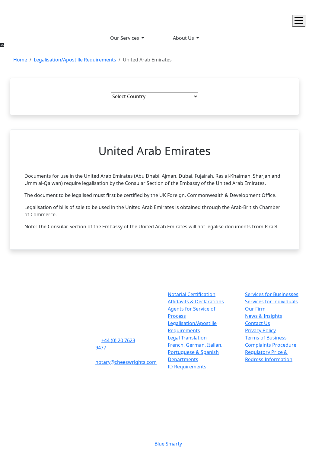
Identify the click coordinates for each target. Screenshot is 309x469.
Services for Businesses (271, 294)
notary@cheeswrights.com (126, 362)
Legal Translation (187, 337)
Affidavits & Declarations (196, 301)
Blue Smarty (168, 443)
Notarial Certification (191, 294)
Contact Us (257, 323)
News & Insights (263, 316)
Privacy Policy (260, 330)
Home (20, 59)
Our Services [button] (125, 38)
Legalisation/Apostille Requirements (75, 59)
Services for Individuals (271, 301)
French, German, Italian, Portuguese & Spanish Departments (195, 352)
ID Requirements (187, 366)
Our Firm (255, 308)
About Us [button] (184, 38)
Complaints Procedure (270, 345)
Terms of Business (266, 337)
